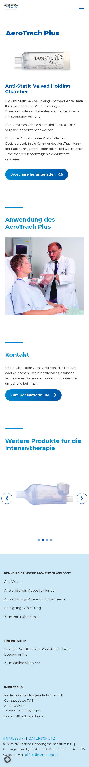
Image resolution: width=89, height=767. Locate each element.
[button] (6, 498)
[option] (44, 495)
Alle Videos (13, 582)
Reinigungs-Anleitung (22, 608)
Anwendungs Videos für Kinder (30, 591)
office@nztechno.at (41, 755)
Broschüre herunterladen (33, 174)
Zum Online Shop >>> (22, 663)
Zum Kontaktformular (29, 395)
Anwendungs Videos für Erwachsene (35, 599)
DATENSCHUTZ (42, 738)
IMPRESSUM (13, 738)
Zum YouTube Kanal (21, 617)
